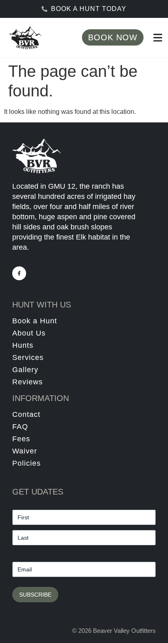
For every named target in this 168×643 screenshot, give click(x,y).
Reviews (27, 382)
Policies (26, 463)
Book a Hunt (34, 321)
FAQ (20, 427)
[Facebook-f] (19, 273)
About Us (29, 333)
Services (28, 357)
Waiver (24, 451)
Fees (21, 439)
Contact (26, 414)
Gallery (25, 370)
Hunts (22, 345)
